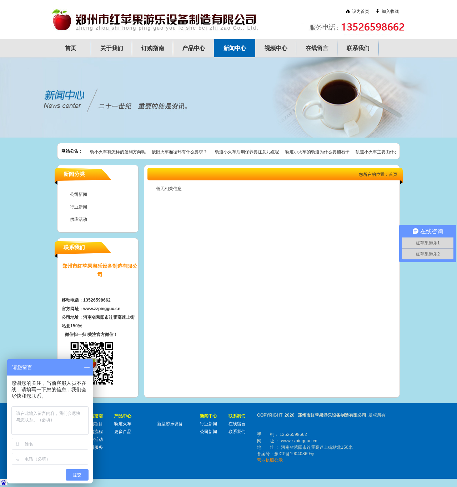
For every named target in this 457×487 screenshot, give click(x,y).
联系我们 (358, 48)
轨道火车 (122, 423)
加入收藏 (390, 11)
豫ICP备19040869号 (294, 453)
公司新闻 (78, 194)
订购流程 (94, 431)
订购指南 (152, 48)
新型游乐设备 (170, 423)
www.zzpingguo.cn (299, 440)
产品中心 (193, 48)
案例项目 (94, 423)
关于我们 (111, 48)
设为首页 (359, 11)
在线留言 (317, 48)
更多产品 (122, 431)
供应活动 (78, 219)
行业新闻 (78, 206)
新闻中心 (235, 48)
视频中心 (276, 48)
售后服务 (94, 447)
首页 (70, 48)
